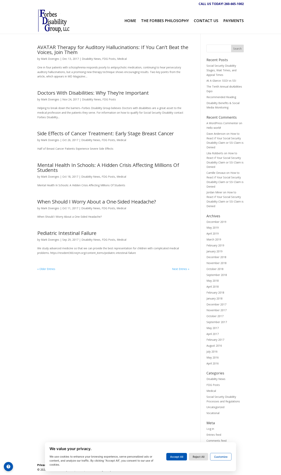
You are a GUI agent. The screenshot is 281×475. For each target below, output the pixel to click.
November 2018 (216, 263)
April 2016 (212, 363)
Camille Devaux (216, 173)
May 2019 (212, 227)
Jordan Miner (214, 192)
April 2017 (212, 334)
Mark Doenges (50, 59)
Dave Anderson (216, 133)
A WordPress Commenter (222, 123)
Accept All (176, 456)
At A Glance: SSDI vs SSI (221, 80)
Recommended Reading (221, 97)
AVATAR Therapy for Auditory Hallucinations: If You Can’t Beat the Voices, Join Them (112, 50)
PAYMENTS (233, 21)
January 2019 (214, 251)
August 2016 (214, 345)
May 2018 (212, 280)
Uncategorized (215, 407)
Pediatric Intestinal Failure (66, 233)
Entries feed (213, 434)
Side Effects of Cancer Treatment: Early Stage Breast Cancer (105, 133)
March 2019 (213, 239)
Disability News (91, 59)
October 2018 (214, 269)
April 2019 (212, 233)
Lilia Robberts (214, 153)
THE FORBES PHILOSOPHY (165, 21)
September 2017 (216, 322)
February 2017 (215, 339)
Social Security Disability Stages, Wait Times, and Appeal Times (221, 70)
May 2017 (212, 328)
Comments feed (216, 440)
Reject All (198, 456)
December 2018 (216, 257)
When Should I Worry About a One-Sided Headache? (96, 201)
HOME (130, 21)
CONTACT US (206, 21)
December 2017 (216, 304)
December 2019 (216, 222)
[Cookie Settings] (8, 466)
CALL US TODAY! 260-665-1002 (221, 4)
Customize (220, 456)
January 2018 (214, 298)
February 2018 (215, 292)
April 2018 (212, 286)
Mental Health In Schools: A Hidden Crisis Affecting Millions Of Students (108, 167)
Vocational (212, 413)
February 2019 (215, 245)
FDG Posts (109, 59)
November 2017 (216, 310)
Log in (210, 429)
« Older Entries (46, 269)
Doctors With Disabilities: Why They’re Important (93, 92)
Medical (122, 59)
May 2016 (212, 357)
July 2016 (212, 351)
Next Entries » (180, 269)
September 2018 (216, 275)
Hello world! (213, 128)
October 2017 (214, 316)
